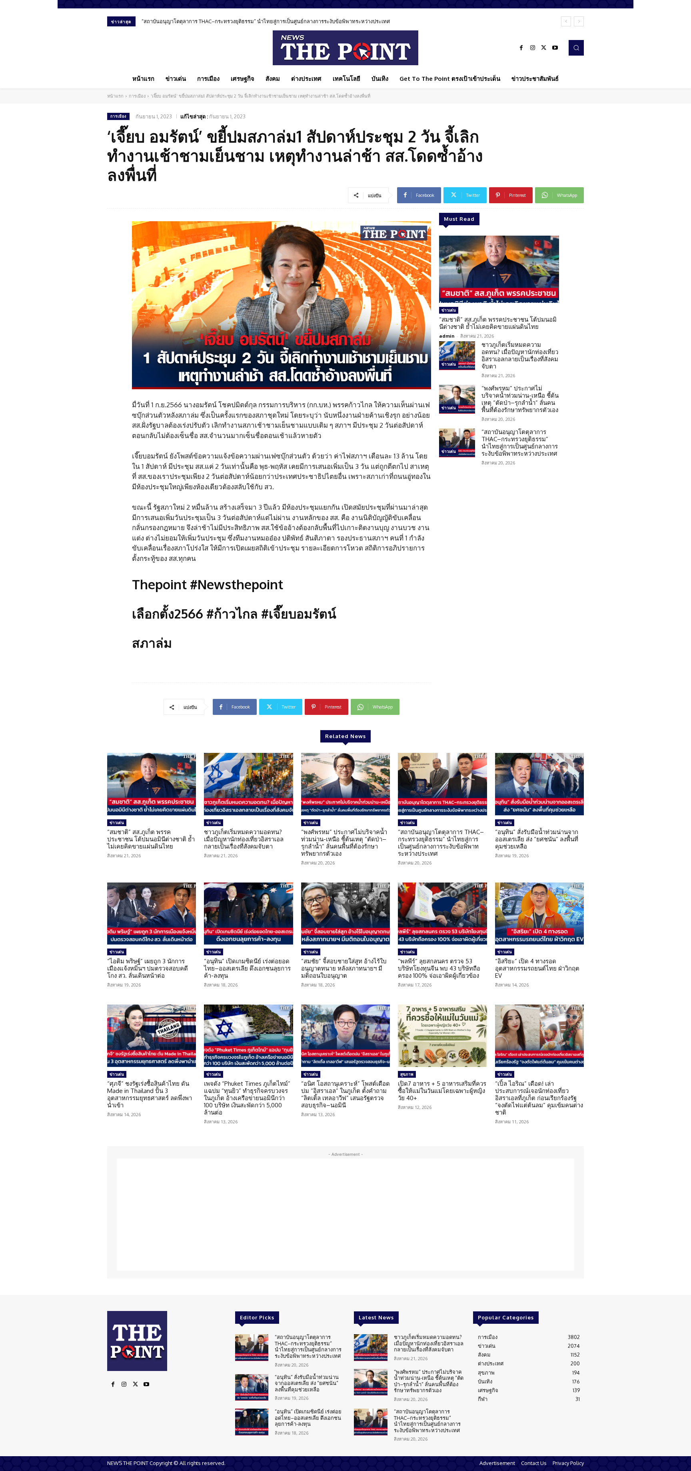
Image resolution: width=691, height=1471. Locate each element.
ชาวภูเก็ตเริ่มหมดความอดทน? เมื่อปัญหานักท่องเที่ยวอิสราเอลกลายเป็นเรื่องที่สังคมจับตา (519, 355)
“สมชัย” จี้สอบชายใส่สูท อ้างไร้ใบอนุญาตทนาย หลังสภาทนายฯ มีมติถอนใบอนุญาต (344, 968)
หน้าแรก (115, 96)
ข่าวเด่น (448, 310)
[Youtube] (555, 48)
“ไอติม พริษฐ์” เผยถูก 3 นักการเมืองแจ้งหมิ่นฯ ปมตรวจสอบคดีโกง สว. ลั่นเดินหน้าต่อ (147, 968)
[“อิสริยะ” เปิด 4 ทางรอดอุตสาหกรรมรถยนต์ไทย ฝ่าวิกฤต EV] (539, 914)
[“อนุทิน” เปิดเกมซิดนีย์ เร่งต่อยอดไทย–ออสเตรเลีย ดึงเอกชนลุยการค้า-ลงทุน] (248, 914)
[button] (576, 47)
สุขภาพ (406, 1074)
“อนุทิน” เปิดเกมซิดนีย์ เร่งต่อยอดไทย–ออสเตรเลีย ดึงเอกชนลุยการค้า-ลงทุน (247, 968)
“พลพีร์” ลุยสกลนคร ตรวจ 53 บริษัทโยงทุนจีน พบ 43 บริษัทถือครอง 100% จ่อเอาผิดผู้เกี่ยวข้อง (439, 968)
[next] (579, 21)
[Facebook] (521, 48)
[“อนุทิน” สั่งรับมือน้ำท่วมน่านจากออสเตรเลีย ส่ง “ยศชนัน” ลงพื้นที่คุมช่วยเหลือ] (539, 784)
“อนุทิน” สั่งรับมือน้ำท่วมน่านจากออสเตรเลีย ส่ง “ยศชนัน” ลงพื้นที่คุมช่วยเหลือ (536, 839)
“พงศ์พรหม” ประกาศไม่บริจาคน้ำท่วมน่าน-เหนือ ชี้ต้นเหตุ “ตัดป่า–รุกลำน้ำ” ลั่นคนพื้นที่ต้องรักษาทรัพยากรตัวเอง (520, 399)
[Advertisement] (345, 1215)
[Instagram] (532, 48)
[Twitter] (543, 48)
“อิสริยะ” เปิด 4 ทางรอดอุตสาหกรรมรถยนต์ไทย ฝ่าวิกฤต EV (537, 968)
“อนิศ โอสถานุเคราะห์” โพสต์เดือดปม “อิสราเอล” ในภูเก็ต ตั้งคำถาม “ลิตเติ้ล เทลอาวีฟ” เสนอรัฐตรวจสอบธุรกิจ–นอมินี (345, 1094)
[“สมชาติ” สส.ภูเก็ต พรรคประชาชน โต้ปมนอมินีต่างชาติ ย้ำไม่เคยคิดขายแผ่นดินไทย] (499, 269)
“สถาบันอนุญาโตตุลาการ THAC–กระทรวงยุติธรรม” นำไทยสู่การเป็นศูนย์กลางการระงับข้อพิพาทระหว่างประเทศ (266, 21)
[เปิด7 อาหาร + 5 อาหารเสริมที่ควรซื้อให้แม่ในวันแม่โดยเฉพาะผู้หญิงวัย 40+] (442, 1036)
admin (447, 336)
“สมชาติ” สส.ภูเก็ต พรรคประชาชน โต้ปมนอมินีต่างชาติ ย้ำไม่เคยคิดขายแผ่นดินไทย (498, 323)
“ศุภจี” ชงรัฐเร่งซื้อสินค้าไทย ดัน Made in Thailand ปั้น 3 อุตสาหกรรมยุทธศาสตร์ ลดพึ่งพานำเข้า (149, 1094)
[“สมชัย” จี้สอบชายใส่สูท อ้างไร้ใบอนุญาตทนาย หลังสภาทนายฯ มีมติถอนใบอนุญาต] (345, 914)
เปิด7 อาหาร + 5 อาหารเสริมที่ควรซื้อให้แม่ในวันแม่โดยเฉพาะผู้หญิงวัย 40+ (442, 1091)
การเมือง (137, 96)
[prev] (566, 21)
